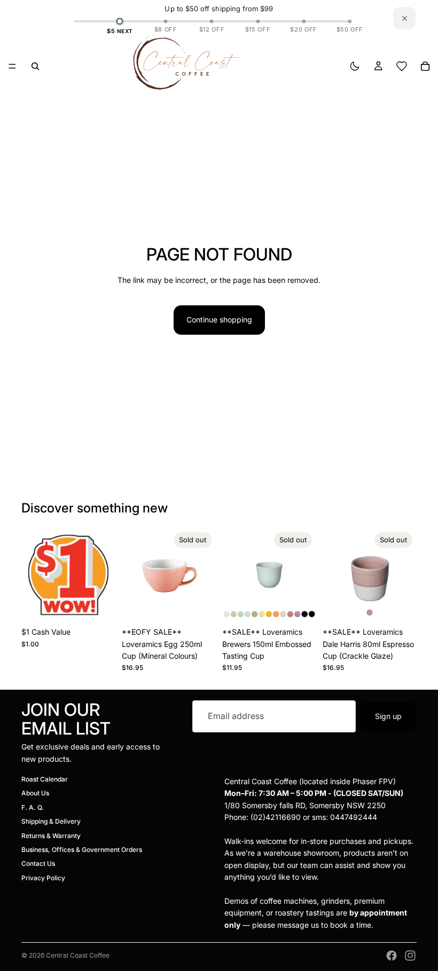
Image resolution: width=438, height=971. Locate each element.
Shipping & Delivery (51, 822)
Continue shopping (219, 319)
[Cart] (425, 66)
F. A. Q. (32, 807)
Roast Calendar (44, 779)
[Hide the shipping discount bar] (404, 18)
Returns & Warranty (51, 836)
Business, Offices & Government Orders (81, 850)
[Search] (35, 66)
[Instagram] (410, 955)
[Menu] (12, 66)
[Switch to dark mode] (354, 66)
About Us (35, 794)
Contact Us (38, 864)
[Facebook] (391, 955)
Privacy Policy (43, 878)
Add (107, 605)
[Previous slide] (133, 575)
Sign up (388, 716)
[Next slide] (204, 575)
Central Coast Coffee (78, 955)
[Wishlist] (401, 66)
